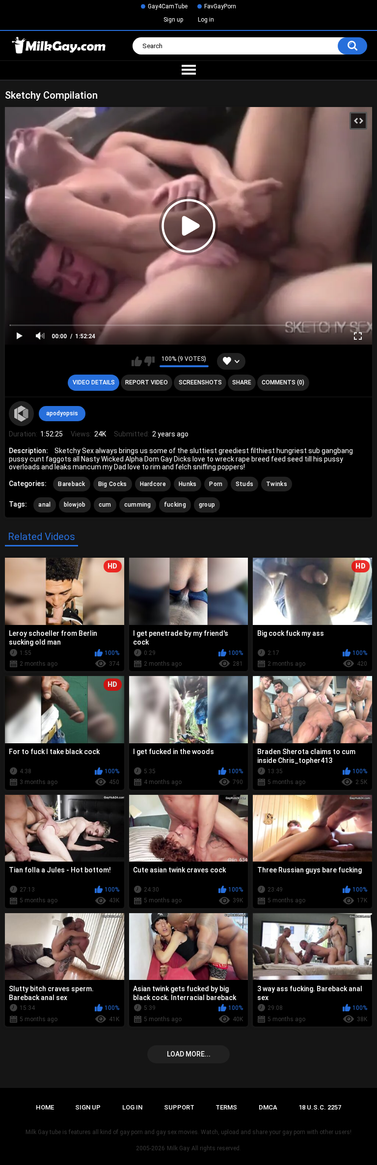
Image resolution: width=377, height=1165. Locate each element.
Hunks (188, 484)
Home (45, 1107)
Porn (215, 484)
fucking (175, 504)
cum (105, 504)
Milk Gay (178, 1148)
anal (44, 504)
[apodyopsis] (21, 413)
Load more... (189, 1054)
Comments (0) (283, 382)
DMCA (268, 1107)
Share (241, 382)
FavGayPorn (220, 6)
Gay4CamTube (168, 6)
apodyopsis (62, 413)
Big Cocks (112, 484)
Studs (245, 484)
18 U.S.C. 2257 (319, 1107)
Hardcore (153, 484)
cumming (137, 504)
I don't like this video (149, 361)
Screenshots (200, 382)
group (207, 504)
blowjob (75, 504)
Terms (226, 1107)
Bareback (71, 484)
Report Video (146, 382)
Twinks (276, 484)
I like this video (137, 361)
